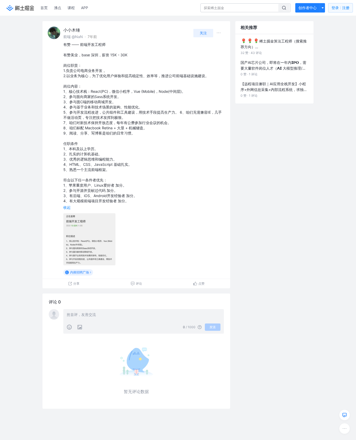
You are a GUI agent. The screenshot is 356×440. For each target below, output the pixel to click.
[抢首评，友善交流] (144, 315)
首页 (44, 7)
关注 (203, 33)
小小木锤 (71, 30)
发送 (213, 327)
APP (84, 7)
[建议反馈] (344, 415)
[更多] (344, 428)
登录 (340, 7)
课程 (71, 7)
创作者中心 (307, 7)
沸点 (57, 7)
